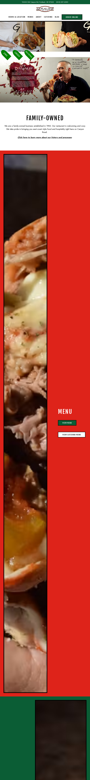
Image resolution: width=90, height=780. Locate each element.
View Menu (67, 423)
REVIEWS (29, 54)
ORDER (17, 54)
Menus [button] (30, 17)
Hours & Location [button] (17, 17)
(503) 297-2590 (62, 2)
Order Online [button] (72, 17)
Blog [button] (57, 17)
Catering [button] (48, 17)
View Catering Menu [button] (71, 434)
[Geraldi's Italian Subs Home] (45, 8)
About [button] (39, 17)
